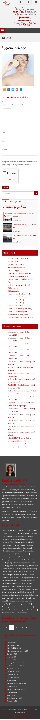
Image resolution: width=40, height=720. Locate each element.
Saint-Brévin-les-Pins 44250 (16, 689)
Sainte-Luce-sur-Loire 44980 (16, 683)
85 (27, 627)
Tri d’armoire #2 (13, 288)
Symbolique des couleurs (19, 574)
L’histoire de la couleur (15, 306)
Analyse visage (19, 610)
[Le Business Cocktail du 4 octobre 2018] (8, 238)
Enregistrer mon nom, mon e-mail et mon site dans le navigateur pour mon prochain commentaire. (19, 162)
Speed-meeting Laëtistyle (16, 264)
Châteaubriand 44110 (14, 677)
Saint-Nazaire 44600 (13, 645)
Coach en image (15, 539)
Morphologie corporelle (10, 586)
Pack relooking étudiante (22, 563)
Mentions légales (8, 715)
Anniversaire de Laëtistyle (16, 267)
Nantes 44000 (11, 642)
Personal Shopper (14, 270)
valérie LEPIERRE (14, 438)
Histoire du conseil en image (17, 297)
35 (6, 627)
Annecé (10, 373)
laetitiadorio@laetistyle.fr (20, 718)
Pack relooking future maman (28, 566)
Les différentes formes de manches (19, 273)
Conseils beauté (31, 598)
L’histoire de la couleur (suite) (18, 300)
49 (16, 627)
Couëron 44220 (12, 660)
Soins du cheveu (23, 571)
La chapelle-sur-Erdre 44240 (16, 663)
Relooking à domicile (9, 607)
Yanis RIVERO (13, 385)
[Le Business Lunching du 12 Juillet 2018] (8, 227)
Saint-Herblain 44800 (14, 648)
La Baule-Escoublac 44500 (15, 666)
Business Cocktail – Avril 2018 (18, 259)
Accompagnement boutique (11, 560)
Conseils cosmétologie (9, 571)
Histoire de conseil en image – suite (19, 294)
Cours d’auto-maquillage (26, 551)
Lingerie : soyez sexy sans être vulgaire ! (20, 317)
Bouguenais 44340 (13, 669)
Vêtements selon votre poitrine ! (18, 314)
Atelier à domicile (28, 560)
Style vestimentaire (22, 554)
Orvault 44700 (12, 654)
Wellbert (30, 710)
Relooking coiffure (8, 595)
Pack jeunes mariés (24, 583)
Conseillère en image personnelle (13, 601)
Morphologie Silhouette (10, 557)
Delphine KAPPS (13, 403)
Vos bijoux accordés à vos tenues (18, 276)
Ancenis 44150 (12, 701)
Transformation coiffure (25, 607)
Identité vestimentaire (17, 542)
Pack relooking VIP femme (12, 568)
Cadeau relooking (27, 592)
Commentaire (6, 109)
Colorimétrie (12, 551)
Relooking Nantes (23, 589)
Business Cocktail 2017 (15, 261)
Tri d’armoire (23, 557)
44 (11, 627)
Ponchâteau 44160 (13, 692)
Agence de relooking (22, 595)
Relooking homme (14, 592)
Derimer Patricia (13, 391)
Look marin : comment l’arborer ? (19, 285)
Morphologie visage (8, 554)
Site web (4, 150)
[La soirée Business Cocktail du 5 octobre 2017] (8, 216)
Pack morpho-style (26, 580)
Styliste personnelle (9, 530)
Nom (4, 132)
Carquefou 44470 (13, 672)
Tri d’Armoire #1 (13, 291)
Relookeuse (21, 598)
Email (4, 141)
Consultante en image (10, 536)
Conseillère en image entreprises (27, 533)
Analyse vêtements (8, 613)
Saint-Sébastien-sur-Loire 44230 (17, 651)
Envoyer (5, 187)
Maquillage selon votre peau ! (17, 311)
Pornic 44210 (11, 680)
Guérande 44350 (12, 674)
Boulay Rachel (12, 379)
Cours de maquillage (15, 548)
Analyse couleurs (21, 613)
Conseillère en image (24, 530)
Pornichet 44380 (12, 686)
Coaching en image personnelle (20, 604)
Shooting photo (13, 580)
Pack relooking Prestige (30, 568)
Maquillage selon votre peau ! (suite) (20, 309)
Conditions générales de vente (26, 715)
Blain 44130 (11, 695)
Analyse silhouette (31, 610)
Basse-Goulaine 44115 (14, 698)
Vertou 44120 (11, 657)
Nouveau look (11, 598)
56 (22, 627)
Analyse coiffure (7, 610)
